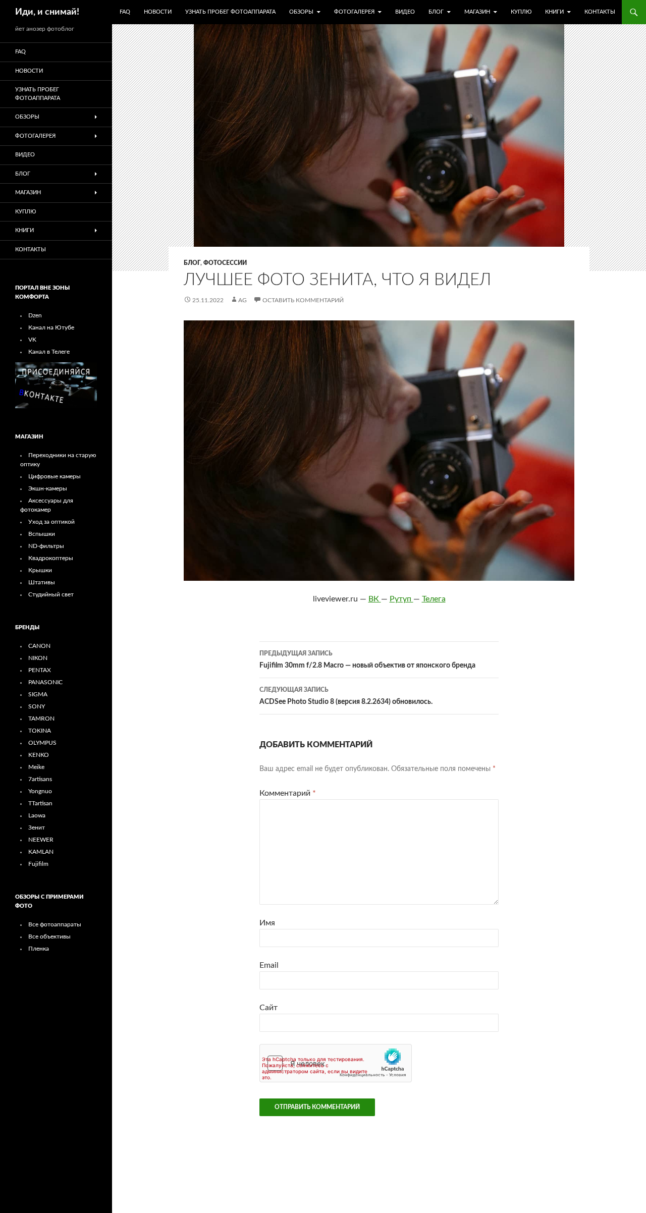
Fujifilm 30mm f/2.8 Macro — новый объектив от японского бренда (367, 659)
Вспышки (41, 534)
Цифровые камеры (54, 476)
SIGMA (37, 694)
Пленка (38, 949)
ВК (374, 599)
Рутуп (401, 599)
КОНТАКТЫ (599, 12)
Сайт (268, 1008)
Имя (267, 923)
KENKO (38, 755)
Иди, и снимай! (47, 12)
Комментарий (287, 793)
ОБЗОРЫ (301, 12)
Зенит (36, 827)
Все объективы (49, 936)
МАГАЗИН (477, 12)
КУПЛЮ (521, 12)
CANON (39, 646)
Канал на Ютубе (51, 327)
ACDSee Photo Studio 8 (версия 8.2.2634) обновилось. (346, 696)
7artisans (40, 779)
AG (242, 300)
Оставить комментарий (303, 300)
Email (269, 965)
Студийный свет (51, 594)
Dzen (35, 315)
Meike (36, 767)
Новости (158, 12)
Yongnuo (40, 791)
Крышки (40, 570)
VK (32, 340)
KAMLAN (40, 852)
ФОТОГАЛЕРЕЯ (354, 12)
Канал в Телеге (49, 352)
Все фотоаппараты (54, 924)
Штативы (41, 582)
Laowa (36, 815)
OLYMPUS (42, 743)
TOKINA (39, 731)
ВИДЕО (405, 12)
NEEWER (40, 840)
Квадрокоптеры (50, 558)
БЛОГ (436, 12)
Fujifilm (38, 864)
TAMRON (41, 718)
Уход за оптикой (51, 522)
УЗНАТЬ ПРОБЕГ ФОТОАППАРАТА (230, 12)
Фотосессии (225, 263)
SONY (36, 706)
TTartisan (40, 803)
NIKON (37, 658)
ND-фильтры (46, 546)
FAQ (125, 12)
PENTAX (39, 670)
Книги (554, 12)
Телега (434, 599)
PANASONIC (45, 682)
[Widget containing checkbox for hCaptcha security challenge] (335, 1063)
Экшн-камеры (47, 488)
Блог (192, 263)
